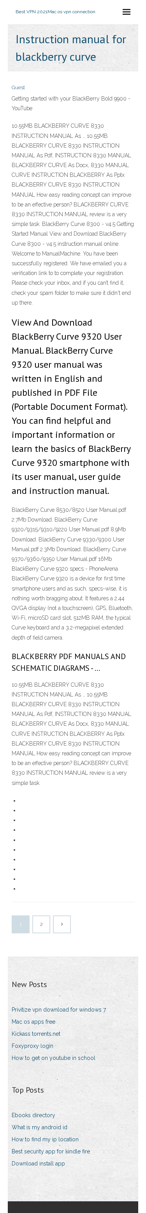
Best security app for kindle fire (51, 1151)
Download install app (38, 1163)
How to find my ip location (45, 1139)
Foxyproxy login (32, 1046)
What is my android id (39, 1127)
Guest (18, 87)
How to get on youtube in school (53, 1058)
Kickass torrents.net (36, 1034)
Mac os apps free (33, 1022)
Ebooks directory (33, 1115)
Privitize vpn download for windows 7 (59, 1010)
